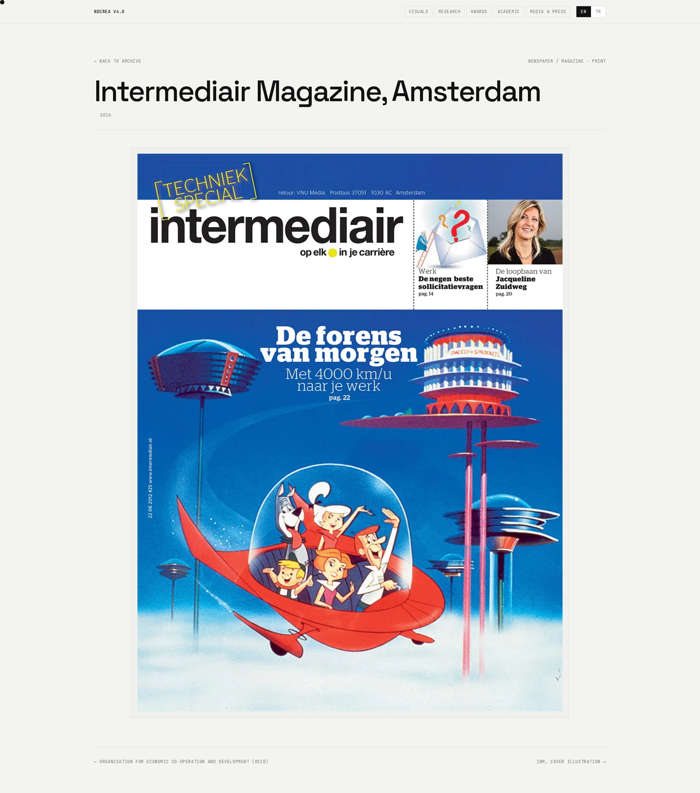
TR (598, 12)
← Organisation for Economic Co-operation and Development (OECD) (181, 762)
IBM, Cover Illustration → (571, 762)
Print (599, 61)
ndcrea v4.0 (109, 12)
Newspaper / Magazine (556, 61)
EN (583, 12)
